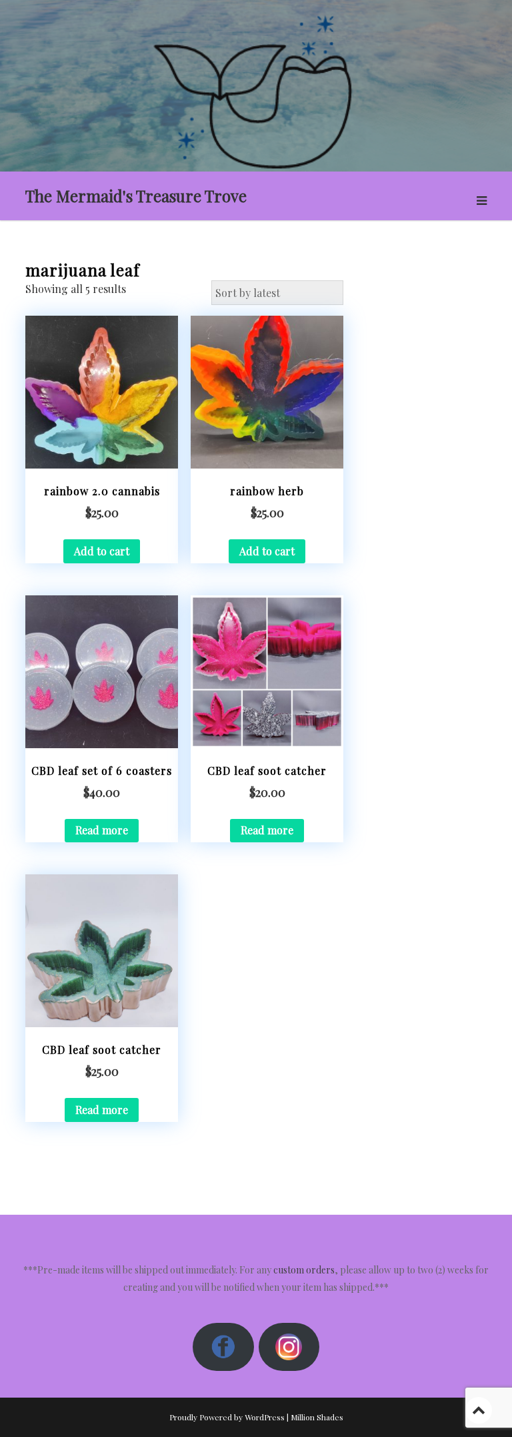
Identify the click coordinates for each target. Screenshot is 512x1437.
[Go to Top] (478, 1410)
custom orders (304, 1269)
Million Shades (317, 1417)
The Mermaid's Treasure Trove (136, 195)
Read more (101, 830)
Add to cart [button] (101, 551)
